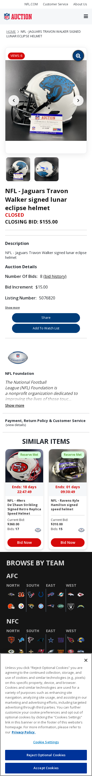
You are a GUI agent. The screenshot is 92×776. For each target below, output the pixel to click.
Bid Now (24, 542)
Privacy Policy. (24, 732)
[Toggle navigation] (86, 16)
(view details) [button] (16, 425)
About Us (80, 4)
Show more (12, 307)
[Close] (85, 660)
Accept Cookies (46, 768)
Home (11, 31)
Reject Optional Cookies (46, 755)
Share (46, 317)
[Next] (78, 100)
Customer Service (55, 4)
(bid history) (54, 276)
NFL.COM (31, 4)
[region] (46, 714)
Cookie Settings (46, 742)
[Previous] (13, 100)
